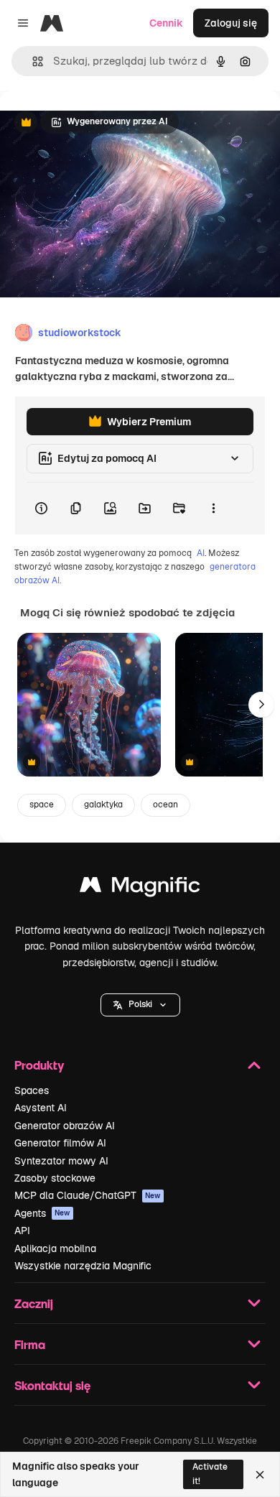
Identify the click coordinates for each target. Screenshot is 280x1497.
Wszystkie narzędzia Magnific (82, 1265)
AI (201, 553)
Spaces (31, 1090)
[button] (140, 1004)
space (41, 804)
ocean (165, 804)
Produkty (39, 1064)
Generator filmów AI (60, 1142)
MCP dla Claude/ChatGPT (87, 1195)
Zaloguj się (231, 23)
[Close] (260, 1474)
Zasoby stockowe (54, 1178)
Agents (42, 1213)
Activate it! (210, 1473)
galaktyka (103, 804)
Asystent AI (40, 1107)
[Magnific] (140, 888)
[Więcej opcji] (213, 508)
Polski (140, 1004)
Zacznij (33, 1303)
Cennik (166, 23)
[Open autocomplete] (32, 61)
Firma (29, 1344)
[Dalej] (261, 705)
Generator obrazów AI (64, 1125)
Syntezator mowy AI (61, 1160)
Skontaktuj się (52, 1385)
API (22, 1230)
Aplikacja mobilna (55, 1248)
